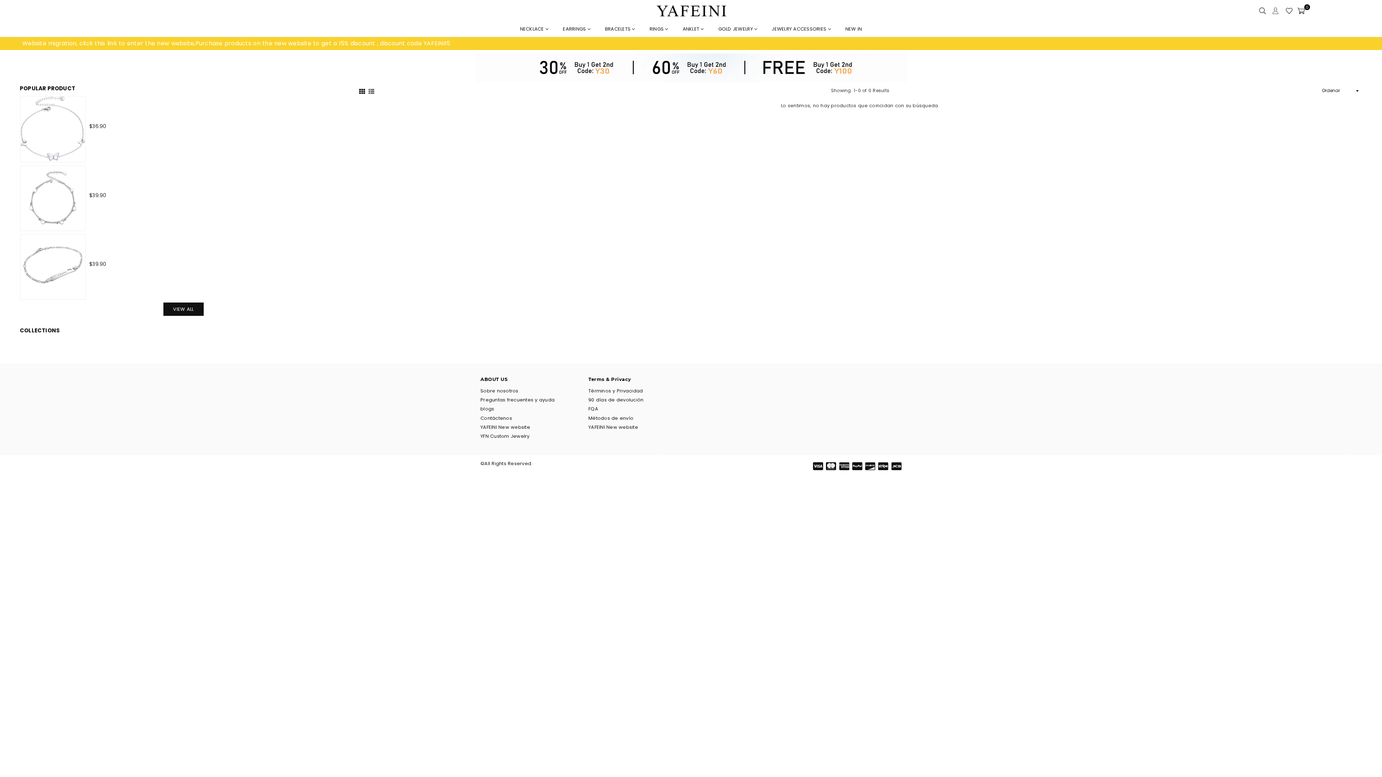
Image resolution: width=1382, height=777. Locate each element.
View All (183, 309)
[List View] (371, 91)
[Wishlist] (1289, 10)
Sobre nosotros (499, 390)
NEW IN (853, 29)
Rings (657, 29)
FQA (593, 408)
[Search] (1262, 10)
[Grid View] (362, 91)
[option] (356, 43)
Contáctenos (496, 418)
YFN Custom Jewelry (505, 436)
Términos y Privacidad (615, 390)
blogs (487, 408)
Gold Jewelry (736, 29)
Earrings (575, 29)
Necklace (533, 29)
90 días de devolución (615, 399)
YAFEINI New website (505, 427)
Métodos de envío (610, 418)
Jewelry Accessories (800, 29)
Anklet (692, 29)
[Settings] (1275, 10)
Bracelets (618, 29)
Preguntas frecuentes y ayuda (517, 399)
